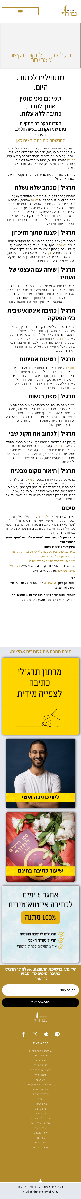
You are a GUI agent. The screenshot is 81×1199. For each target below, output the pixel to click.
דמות (34, 200)
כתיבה (63, 338)
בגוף (49, 253)
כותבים (70, 368)
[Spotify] (57, 1034)
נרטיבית (61, 245)
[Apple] (46, 1034)
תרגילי (71, 160)
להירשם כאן (50, 583)
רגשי (33, 479)
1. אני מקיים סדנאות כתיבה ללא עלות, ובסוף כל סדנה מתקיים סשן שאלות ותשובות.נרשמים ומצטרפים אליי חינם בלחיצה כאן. (43, 556)
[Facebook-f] (23, 1034)
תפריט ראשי (40, 1043)
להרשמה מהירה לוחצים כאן (40, 140)
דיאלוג (29, 454)
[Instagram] (34, 1034)
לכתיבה (43, 516)
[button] (20, 11)
